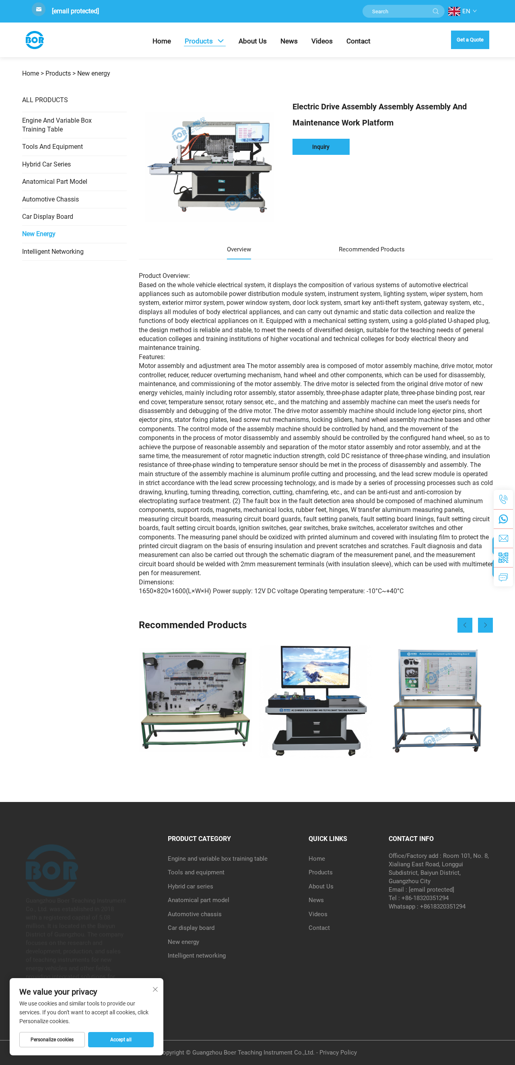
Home (161, 41)
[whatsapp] (503, 518)
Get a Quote (470, 40)
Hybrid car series (46, 164)
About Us (253, 41)
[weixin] (503, 557)
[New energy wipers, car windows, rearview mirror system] (195, 700)
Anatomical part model (54, 181)
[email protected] (75, 11)
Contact (358, 41)
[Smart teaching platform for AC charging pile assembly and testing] (315, 700)
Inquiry (321, 147)
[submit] (436, 11)
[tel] (503, 499)
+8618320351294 (443, 906)
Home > (33, 73)
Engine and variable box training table (57, 125)
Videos (322, 41)
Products (199, 41)
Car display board (47, 216)
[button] (464, 625)
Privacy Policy (338, 1052)
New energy (93, 73)
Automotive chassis (50, 199)
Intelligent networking (53, 251)
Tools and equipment (52, 146)
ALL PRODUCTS (45, 100)
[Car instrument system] (436, 700)
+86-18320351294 (425, 898)
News (289, 41)
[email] (503, 538)
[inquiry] (503, 576)
